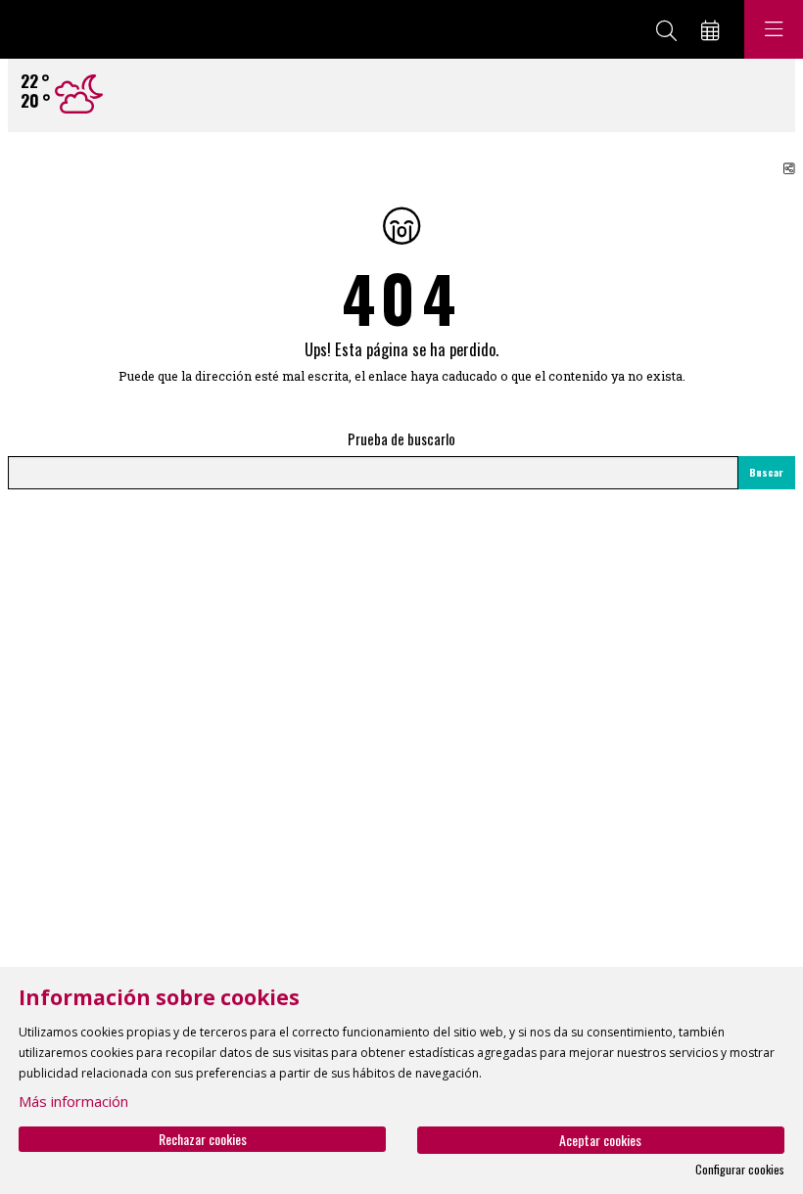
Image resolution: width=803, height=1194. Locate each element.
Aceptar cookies (600, 1139)
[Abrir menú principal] (773, 29)
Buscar (766, 472)
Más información (73, 1101)
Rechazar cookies (203, 1138)
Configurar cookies (739, 1169)
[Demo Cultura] (85, 30)
